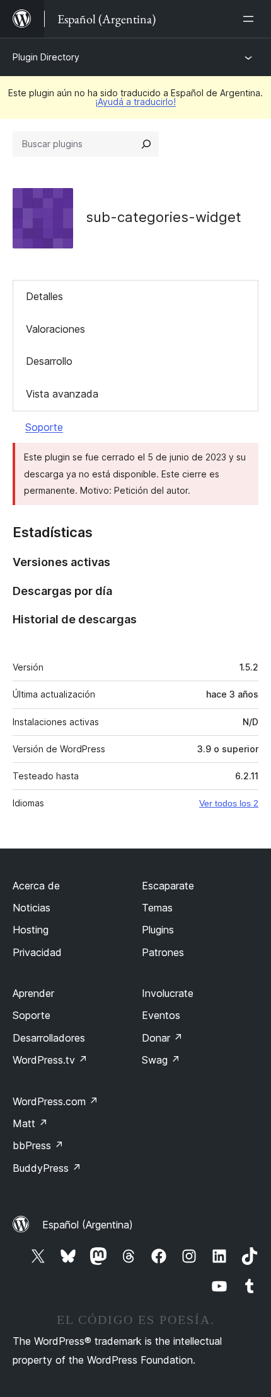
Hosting (31, 929)
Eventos (161, 1015)
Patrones (163, 952)
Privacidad (37, 952)
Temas (157, 907)
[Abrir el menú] (251, 19)
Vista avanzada (62, 393)
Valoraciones (55, 329)
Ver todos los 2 (228, 803)
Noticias (31, 907)
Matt (30, 1123)
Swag (161, 1060)
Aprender (33, 993)
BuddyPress (47, 1168)
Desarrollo (49, 361)
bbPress (38, 1145)
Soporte (44, 427)
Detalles (44, 296)
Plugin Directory (46, 57)
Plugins (158, 929)
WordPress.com (55, 1101)
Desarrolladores (49, 1038)
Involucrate (167, 993)
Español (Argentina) (87, 1224)
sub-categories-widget (163, 217)
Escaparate (168, 885)
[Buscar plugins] (146, 144)
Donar (162, 1038)
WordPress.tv (50, 1060)
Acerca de (36, 885)
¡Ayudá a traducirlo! (135, 101)
